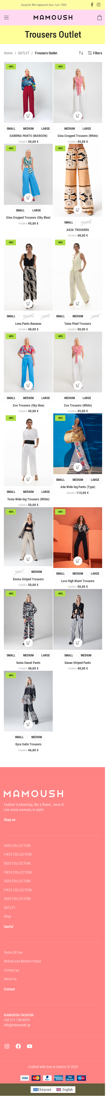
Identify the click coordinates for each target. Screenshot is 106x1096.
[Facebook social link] (92, 5)
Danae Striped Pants (78, 663)
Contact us (11, 970)
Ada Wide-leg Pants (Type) (77, 487)
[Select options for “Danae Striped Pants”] (77, 642)
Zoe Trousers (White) (78, 405)
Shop (7, 917)
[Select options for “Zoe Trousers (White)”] (77, 385)
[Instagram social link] (98, 5)
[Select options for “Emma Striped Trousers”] (28, 559)
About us (10, 979)
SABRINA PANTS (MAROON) (28, 136)
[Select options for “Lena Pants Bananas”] (28, 303)
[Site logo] (53, 17)
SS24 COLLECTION (17, 881)
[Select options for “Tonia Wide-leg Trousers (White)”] (28, 479)
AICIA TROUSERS (77, 230)
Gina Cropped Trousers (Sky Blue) (28, 217)
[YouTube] (29, 1048)
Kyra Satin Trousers (28, 744)
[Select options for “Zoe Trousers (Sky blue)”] (28, 385)
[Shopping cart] (99, 17)
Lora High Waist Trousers (77, 581)
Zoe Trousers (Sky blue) (28, 405)
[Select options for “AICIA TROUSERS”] (77, 209)
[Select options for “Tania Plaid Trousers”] (77, 303)
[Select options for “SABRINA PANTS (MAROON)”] (28, 115)
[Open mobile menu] (6, 17)
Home (8, 53)
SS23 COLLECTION (17, 899)
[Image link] (33, 793)
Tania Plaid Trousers (77, 324)
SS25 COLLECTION (17, 863)
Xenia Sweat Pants (28, 663)
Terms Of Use (13, 952)
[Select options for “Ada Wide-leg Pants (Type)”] (77, 467)
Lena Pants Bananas (28, 324)
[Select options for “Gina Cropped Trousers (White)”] (77, 115)
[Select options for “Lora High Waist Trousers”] (77, 560)
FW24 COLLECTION (18, 872)
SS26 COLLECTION (17, 846)
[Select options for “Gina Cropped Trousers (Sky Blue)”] (28, 197)
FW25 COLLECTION (18, 855)
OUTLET (23, 53)
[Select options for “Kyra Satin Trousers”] (28, 724)
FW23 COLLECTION (18, 890)
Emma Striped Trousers (28, 579)
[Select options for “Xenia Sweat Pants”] (28, 642)
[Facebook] (18, 1048)
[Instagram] (7, 1048)
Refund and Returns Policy (22, 961)
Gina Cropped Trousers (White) (78, 136)
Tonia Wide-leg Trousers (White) (28, 499)
